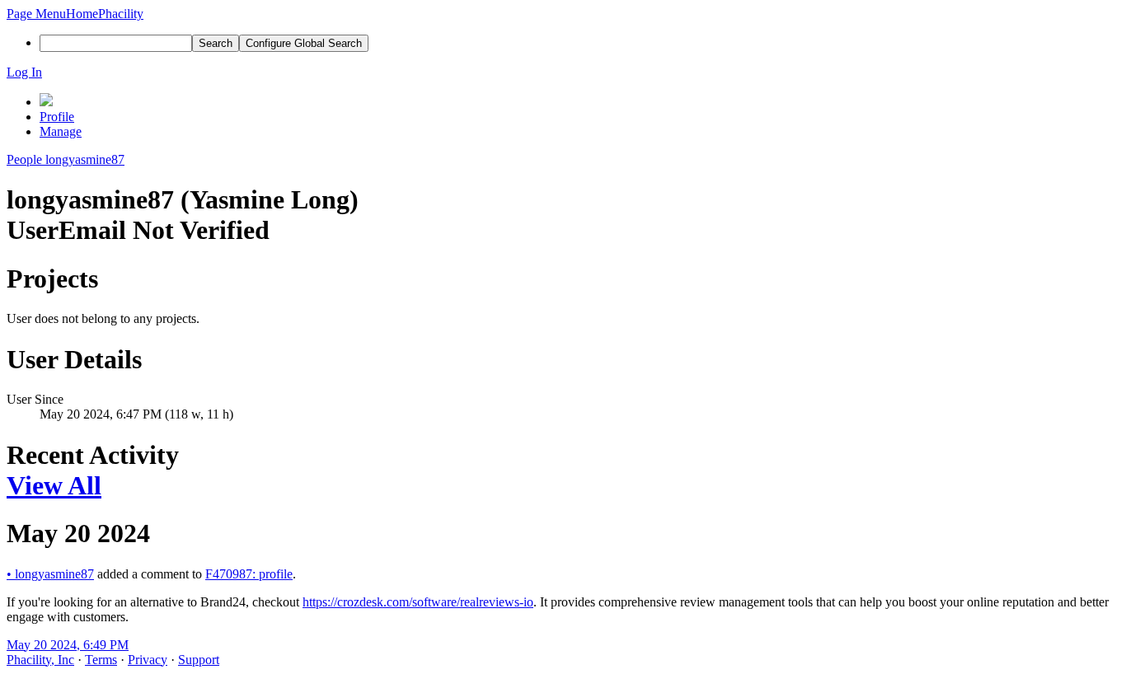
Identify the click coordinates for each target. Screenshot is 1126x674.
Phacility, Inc (40, 660)
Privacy (147, 660)
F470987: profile (249, 574)
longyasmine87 (50, 574)
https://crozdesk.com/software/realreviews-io (418, 602)
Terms (101, 660)
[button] (36, 14)
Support (198, 660)
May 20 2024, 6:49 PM (68, 645)
